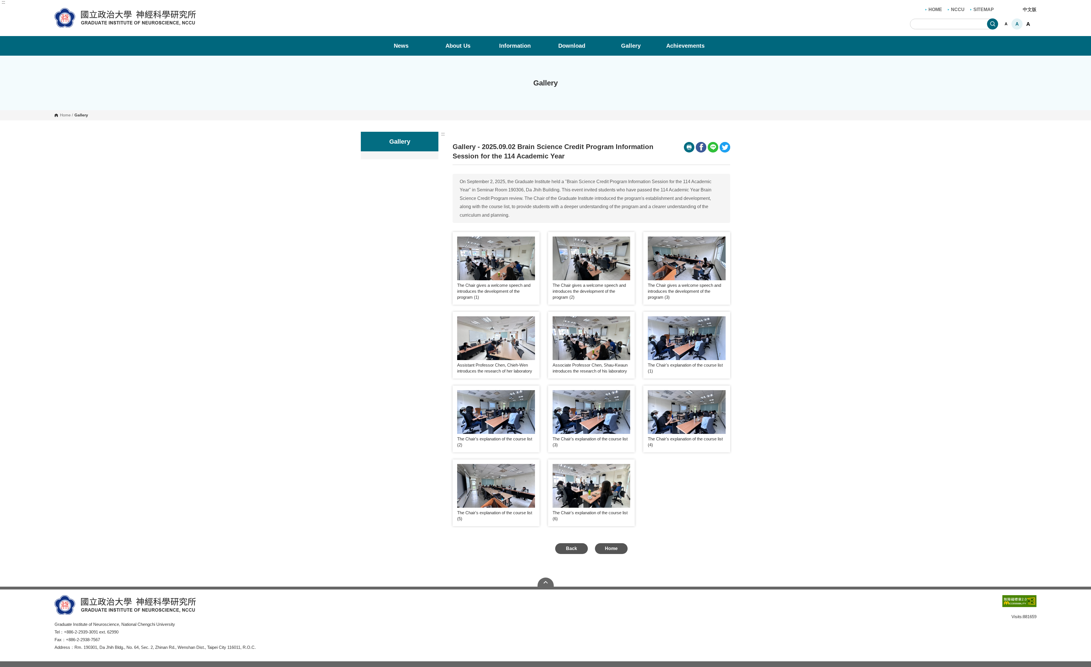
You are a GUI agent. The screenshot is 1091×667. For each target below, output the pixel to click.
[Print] (689, 147)
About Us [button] (458, 46)
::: (3, 2)
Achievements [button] (686, 46)
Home (65, 115)
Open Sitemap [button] (546, 582)
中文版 (1029, 9)
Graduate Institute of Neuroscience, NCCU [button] (59, 11)
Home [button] (611, 548)
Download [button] (572, 46)
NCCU (958, 9)
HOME (935, 9)
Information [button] (515, 46)
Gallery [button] (631, 46)
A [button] (1006, 24)
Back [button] (571, 548)
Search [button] (992, 24)
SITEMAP (983, 9)
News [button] (402, 46)
